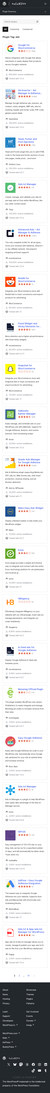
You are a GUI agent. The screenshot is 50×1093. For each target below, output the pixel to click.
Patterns (30, 1003)
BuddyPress (10, 1047)
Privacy (6, 1003)
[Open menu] (46, 4)
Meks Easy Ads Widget (30, 508)
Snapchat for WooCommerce (26, 367)
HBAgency (23, 598)
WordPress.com (11, 1033)
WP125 (22, 831)
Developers (8, 1020)
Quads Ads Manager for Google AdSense (29, 461)
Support (6, 1016)
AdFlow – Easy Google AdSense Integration (30, 882)
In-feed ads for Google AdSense (27, 648)
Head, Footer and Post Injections (27, 140)
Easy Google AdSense (30, 738)
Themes (30, 994)
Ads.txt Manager (27, 184)
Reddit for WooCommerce (26, 279)
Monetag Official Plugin (30, 689)
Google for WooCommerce (26, 46)
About (5, 990)
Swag (30, 1025)
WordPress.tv (10, 1025)
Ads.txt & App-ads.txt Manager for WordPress (31, 930)
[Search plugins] (37, 21)
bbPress (8, 1042)
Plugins (29, 999)
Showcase (31, 990)
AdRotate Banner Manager (27, 412)
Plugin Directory (9, 11)
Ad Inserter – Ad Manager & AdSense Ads (29, 92)
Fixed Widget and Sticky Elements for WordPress (28, 325)
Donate (31, 1020)
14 (28, 975)
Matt (6, 1038)
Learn (5, 1011)
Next (34, 975)
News (5, 994)
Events (29, 1016)
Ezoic (21, 550)
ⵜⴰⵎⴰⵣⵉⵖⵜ (14, 1058)
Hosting (6, 999)
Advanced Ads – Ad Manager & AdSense (29, 231)
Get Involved (32, 1011)
